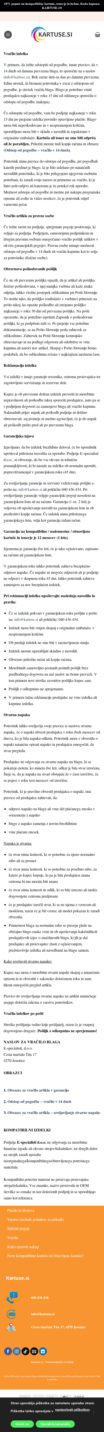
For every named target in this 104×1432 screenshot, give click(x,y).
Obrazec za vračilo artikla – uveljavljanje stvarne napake (53, 1112)
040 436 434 (39, 1297)
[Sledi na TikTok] (26, 1351)
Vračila (12, 1237)
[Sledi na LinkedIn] (43, 1351)
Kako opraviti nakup (23, 1246)
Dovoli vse (22, 1424)
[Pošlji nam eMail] (34, 1351)
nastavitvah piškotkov (72, 1409)
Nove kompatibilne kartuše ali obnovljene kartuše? (45, 1255)
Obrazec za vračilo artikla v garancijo (38, 1090)
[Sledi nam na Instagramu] (17, 1351)
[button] (8, 35)
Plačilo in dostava (20, 1210)
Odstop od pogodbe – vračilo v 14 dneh (37, 150)
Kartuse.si (18, 1278)
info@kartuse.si (17, 76)
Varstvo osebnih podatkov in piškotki (35, 1219)
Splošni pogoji (18, 1228)
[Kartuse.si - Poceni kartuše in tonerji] (52, 34)
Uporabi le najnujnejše (55, 1424)
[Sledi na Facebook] (8, 1351)
